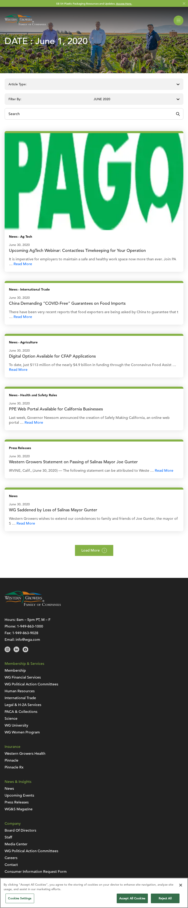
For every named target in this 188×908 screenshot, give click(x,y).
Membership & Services (24, 663)
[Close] (181, 885)
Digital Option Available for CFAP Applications (52, 356)
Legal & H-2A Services (23, 705)
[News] (94, 181)
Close (184, 3)
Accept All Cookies (132, 898)
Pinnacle (11, 760)
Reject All (165, 898)
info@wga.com (28, 639)
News (13, 236)
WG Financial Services (23, 677)
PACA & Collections (21, 711)
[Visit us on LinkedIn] (16, 651)
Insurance (12, 746)
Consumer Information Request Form (36, 871)
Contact (11, 864)
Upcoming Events (19, 795)
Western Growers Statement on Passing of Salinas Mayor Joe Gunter (73, 461)
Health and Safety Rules (38, 395)
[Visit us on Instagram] (7, 651)
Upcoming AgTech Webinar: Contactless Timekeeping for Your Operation (77, 250)
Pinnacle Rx (14, 767)
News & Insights (18, 781)
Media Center (16, 844)
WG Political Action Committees (31, 684)
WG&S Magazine (19, 809)
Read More (23, 264)
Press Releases (20, 448)
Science (11, 718)
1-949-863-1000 (30, 626)
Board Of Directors (20, 830)
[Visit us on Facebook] (25, 651)
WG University (16, 725)
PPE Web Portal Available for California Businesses (56, 409)
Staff (8, 837)
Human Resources (20, 691)
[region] (94, 893)
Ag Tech (26, 236)
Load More (90, 550)
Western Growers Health (25, 753)
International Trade (35, 289)
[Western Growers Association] (25, 26)
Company (13, 823)
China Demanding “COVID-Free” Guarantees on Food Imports (67, 303)
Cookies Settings (19, 898)
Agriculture (29, 342)
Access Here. (124, 3)
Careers (11, 858)
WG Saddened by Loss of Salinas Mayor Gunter (53, 509)
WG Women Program (22, 732)
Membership (15, 670)
